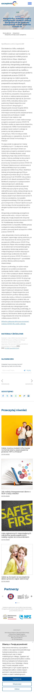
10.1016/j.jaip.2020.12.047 (12, 348)
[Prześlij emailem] (20, 395)
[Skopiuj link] (24, 395)
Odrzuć (17, 689)
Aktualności (16, 33)
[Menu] (29, 3)
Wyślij (29, 370)
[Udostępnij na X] (7, 395)
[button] (15, 602)
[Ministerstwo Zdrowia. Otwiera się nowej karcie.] (9, 617)
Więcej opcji (17, 684)
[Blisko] (32, 642)
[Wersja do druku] (28, 395)
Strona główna (7, 33)
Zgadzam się (17, 679)
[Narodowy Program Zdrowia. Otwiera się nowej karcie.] (25, 617)
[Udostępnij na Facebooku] (3, 395)
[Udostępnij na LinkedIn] (11, 395)
